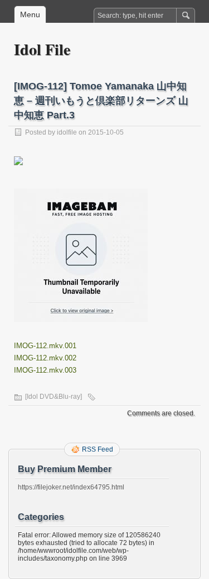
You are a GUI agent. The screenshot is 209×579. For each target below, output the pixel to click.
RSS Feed (97, 449)
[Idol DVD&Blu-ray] (53, 396)
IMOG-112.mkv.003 (45, 370)
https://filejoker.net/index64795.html (71, 487)
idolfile (67, 132)
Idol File (42, 49)
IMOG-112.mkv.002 (45, 358)
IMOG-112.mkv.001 (45, 346)
